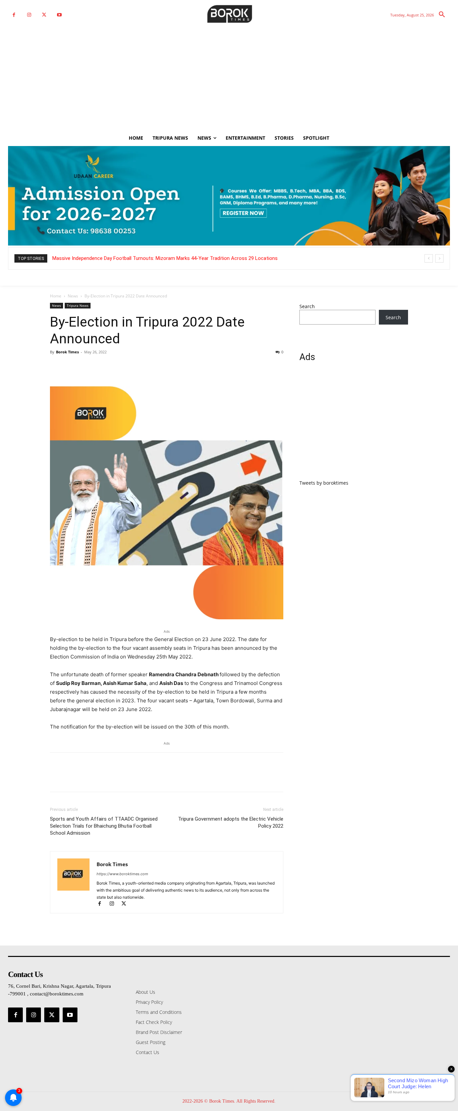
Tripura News (78, 305)
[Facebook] (14, 15)
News (73, 296)
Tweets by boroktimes (323, 483)
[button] (442, 15)
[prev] (428, 258)
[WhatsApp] (103, 367)
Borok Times (67, 351)
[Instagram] (29, 15)
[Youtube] (59, 15)
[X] (44, 15)
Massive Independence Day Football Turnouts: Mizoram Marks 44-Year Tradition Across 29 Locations (165, 258)
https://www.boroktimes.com (122, 874)
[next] (439, 258)
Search (307, 306)
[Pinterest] (87, 367)
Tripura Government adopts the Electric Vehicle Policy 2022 (230, 822)
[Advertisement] (229, 80)
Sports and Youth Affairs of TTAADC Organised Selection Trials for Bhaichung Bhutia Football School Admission (104, 826)
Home (55, 296)
